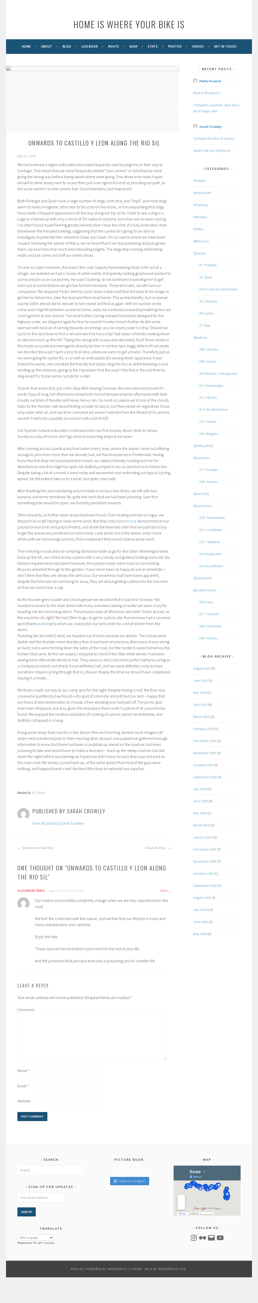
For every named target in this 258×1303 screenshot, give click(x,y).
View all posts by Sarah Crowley (58, 823)
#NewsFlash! (202, 192)
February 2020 (203, 728)
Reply (164, 891)
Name (23, 1070)
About (46, 46)
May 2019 (200, 813)
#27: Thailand (208, 614)
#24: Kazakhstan (211, 566)
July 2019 (200, 789)
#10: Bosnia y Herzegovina (218, 373)
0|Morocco (201, 241)
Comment (25, 1009)
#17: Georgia (208, 469)
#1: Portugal (207, 265)
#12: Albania (208, 397)
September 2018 (205, 885)
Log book (89, 46)
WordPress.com (172, 1269)
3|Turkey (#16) (203, 445)
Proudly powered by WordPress (99, 1269)
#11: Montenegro (211, 385)
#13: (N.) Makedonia (213, 409)
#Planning (200, 205)
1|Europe (199, 253)
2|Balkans (200, 337)
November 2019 (204, 753)
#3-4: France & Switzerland (218, 289)
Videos (198, 46)
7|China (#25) (202, 578)
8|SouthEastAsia (204, 590)
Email (23, 1085)
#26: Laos (206, 602)
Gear (133, 46)
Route (113, 46)
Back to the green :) (207, 93)
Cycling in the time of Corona (213, 138)
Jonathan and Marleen (38, 848)
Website (24, 1100)
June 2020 (200, 680)
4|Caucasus (201, 457)
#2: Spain (38, 793)
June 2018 (200, 921)
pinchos (129, 520)
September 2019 (205, 777)
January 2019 (202, 837)
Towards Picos (156, 848)
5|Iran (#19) (201, 493)
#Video (198, 229)
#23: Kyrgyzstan (210, 554)
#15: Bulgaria (208, 433)
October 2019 (203, 765)
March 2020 (201, 716)
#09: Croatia (207, 361)
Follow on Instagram (132, 1181)
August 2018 (202, 897)
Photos (175, 46)
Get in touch (225, 46)
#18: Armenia (208, 481)
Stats (153, 46)
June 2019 (200, 801)
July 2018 (200, 909)
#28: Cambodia (210, 626)
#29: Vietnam (208, 638)
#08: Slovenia (208, 349)
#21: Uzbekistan (210, 529)
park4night (46, 623)
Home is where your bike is (129, 24)
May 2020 (200, 692)
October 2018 (203, 873)
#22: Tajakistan (209, 542)
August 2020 (202, 668)
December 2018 (204, 849)
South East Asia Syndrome (211, 150)
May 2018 (200, 934)
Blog (66, 46)
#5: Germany (208, 301)
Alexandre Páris (31, 890)
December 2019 (204, 741)
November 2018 (204, 861)
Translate (48, 1242)
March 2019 (201, 825)
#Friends (199, 180)
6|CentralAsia (202, 506)
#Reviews (200, 217)
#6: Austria (206, 313)
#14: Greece (207, 421)
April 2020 (200, 704)
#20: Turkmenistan (212, 517)
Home (26, 46)
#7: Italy (204, 325)
